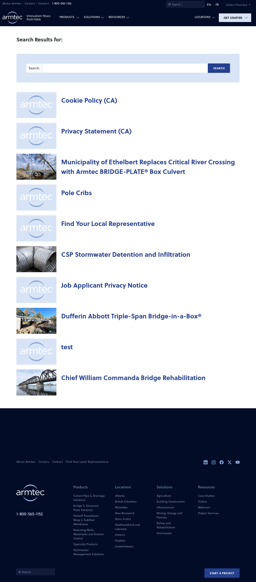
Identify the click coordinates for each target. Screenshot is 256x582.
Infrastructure (165, 507)
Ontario (120, 535)
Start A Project (222, 573)
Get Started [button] (233, 18)
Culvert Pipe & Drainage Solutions (89, 498)
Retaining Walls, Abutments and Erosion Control (88, 534)
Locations (123, 487)
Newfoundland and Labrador (127, 527)
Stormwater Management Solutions (88, 552)
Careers (30, 3)
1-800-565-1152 (62, 3)
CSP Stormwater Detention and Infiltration (125, 254)
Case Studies (206, 496)
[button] (240, 4)
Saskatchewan (124, 546)
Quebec (120, 541)
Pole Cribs (76, 192)
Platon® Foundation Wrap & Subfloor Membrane (86, 520)
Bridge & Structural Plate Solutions (86, 508)
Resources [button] (117, 17)
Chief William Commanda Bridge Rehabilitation (133, 377)
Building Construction (171, 502)
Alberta (120, 496)
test (67, 346)
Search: (34, 68)
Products (80, 487)
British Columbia (126, 502)
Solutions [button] (92, 17)
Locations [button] (203, 17)
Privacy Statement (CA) (96, 130)
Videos (202, 502)
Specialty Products (85, 544)
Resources (206, 487)
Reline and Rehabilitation (166, 525)
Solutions (164, 487)
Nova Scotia (123, 519)
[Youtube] (238, 462)
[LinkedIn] (206, 462)
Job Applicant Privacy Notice (104, 285)
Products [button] (67, 17)
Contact (43, 3)
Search (219, 68)
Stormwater (164, 533)
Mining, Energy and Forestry (169, 515)
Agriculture (164, 496)
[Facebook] (222, 462)
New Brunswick (124, 513)
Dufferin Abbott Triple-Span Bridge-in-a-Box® (131, 315)
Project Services (208, 513)
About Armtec (11, 3)
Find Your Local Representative (108, 223)
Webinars (204, 507)
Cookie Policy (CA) (89, 100)
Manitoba (121, 507)
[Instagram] (214, 462)
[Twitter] (230, 462)
